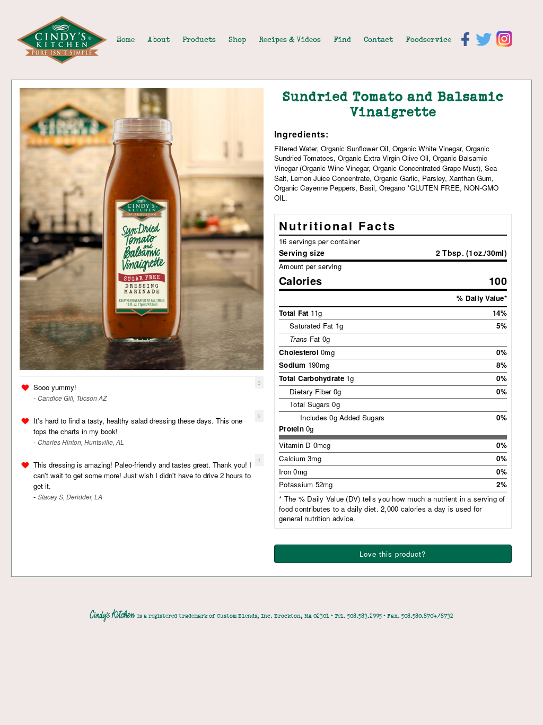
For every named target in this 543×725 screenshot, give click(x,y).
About (158, 39)
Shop (237, 39)
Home (126, 39)
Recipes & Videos (290, 39)
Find (342, 39)
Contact (378, 39)
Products (199, 39)
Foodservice (428, 39)
